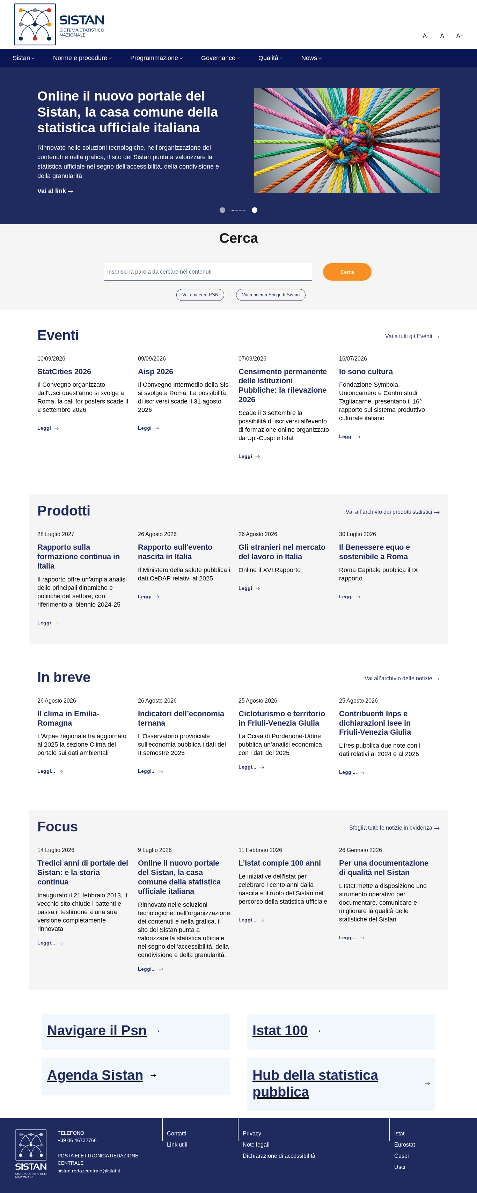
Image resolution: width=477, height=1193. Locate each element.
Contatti (176, 1133)
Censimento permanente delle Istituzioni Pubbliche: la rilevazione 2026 (283, 385)
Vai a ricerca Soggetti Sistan (271, 294)
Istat (399, 1133)
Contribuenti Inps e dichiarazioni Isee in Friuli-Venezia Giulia (375, 723)
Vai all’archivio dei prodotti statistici (389, 512)
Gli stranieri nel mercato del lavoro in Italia (282, 552)
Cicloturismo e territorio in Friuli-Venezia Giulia (282, 718)
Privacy (252, 1133)
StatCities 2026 (64, 371)
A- (425, 36)
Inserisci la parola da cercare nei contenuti (159, 272)
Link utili (177, 1145)
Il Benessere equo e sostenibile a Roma (374, 552)
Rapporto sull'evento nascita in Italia (175, 552)
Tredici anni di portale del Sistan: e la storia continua (82, 872)
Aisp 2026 (155, 371)
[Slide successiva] (254, 210)
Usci (399, 1167)
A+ (459, 36)
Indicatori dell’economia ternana (181, 718)
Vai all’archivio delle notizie (398, 678)
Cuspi (401, 1156)
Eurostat (404, 1145)
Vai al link (51, 190)
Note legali (256, 1145)
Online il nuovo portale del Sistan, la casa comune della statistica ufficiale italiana (179, 877)
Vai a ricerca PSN (200, 294)
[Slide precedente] (222, 210)
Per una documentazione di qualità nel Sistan (383, 868)
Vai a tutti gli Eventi (408, 336)
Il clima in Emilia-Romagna (68, 718)
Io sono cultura (366, 371)
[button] (24, 58)
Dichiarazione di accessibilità (279, 1156)
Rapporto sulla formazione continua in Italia (78, 556)
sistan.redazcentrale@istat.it (89, 1170)
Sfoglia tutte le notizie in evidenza (390, 828)
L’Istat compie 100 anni (280, 863)
